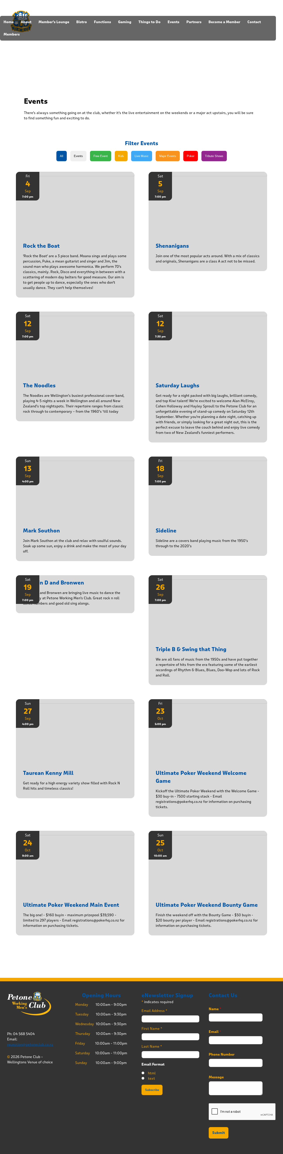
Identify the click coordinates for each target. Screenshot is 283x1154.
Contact (254, 22)
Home (9, 22)
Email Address (154, 1011)
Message (216, 1077)
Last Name (152, 1046)
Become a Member (224, 22)
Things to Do (149, 22)
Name (215, 1009)
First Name (152, 1029)
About (26, 22)
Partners (193, 22)
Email (215, 1032)
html (152, 1073)
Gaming (124, 22)
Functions (102, 22)
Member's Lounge (53, 22)
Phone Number (222, 1054)
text (151, 1078)
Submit (218, 1133)
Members (12, 34)
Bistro (81, 22)
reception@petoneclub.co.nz (30, 1044)
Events (173, 22)
